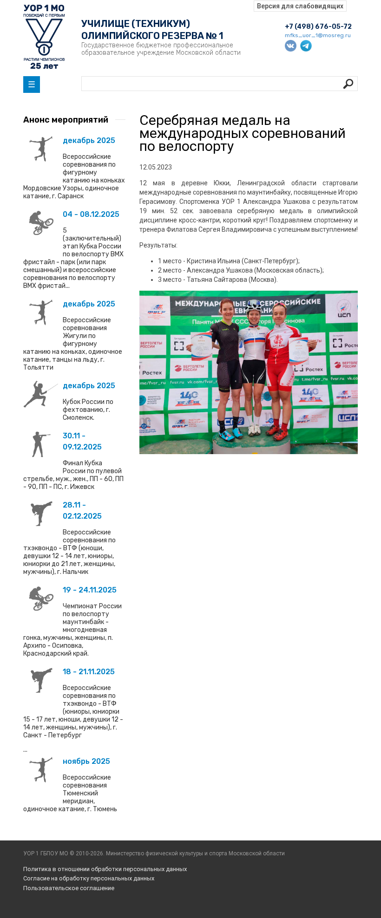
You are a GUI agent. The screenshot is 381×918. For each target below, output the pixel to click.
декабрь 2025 (89, 140)
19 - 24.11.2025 (90, 590)
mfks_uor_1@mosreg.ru (318, 35)
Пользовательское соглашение (68, 888)
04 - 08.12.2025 (91, 214)
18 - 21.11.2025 (89, 671)
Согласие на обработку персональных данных (88, 878)
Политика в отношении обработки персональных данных (105, 869)
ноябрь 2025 (86, 761)
